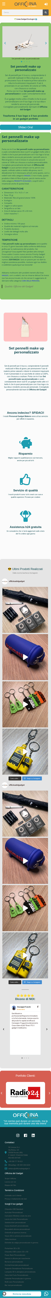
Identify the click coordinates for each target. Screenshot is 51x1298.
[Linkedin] (33, 1135)
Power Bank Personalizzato (15, 1255)
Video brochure (10, 1239)
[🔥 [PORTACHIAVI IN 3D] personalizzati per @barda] (25, 752)
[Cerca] (46, 12)
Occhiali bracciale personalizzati (17, 1265)
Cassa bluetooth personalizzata (16, 1226)
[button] (5, 43)
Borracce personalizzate (14, 1262)
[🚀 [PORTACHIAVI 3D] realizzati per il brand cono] (25, 704)
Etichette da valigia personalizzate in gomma (21, 1243)
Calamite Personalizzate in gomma (18, 1278)
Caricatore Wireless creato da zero (18, 1216)
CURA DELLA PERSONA (30, 281)
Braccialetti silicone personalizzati (17, 1229)
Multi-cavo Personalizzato (14, 1282)
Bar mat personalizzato (13, 1285)
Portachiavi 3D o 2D (12, 1248)
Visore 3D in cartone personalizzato (18, 1236)
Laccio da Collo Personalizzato (16, 1219)
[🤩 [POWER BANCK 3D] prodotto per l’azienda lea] (25, 657)
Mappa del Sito (10, 1185)
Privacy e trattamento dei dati (16, 1199)
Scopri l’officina (10, 1178)
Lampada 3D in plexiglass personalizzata (20, 1272)
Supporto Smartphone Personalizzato (19, 1268)
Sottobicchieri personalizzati (15, 1222)
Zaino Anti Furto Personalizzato (16, 1275)
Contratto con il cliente (13, 1195)
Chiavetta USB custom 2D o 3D (16, 1252)
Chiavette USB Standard (14, 1209)
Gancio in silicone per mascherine (17, 1258)
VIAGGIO (27, 175)
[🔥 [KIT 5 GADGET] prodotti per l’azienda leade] (25, 610)
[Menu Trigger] (4, 3)
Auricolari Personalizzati (14, 1212)
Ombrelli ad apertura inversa (15, 1233)
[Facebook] (25, 1135)
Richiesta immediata (22, 1294)
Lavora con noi (10, 1182)
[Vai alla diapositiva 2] (24, 61)
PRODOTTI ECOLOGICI (22, 181)
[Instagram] (17, 1135)
